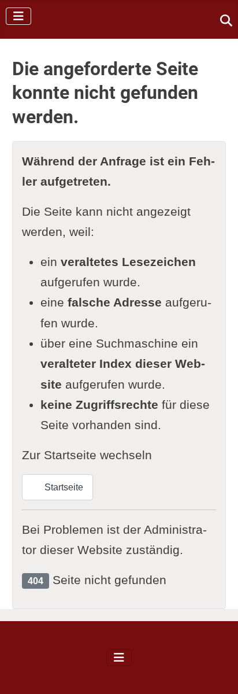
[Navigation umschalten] (18, 16)
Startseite (62, 487)
